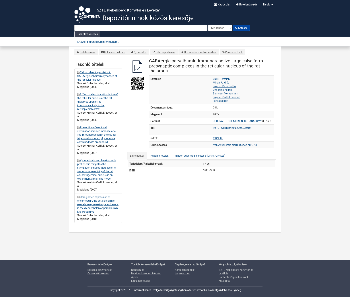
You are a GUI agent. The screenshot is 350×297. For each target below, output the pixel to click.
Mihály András (221, 82)
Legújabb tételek (140, 280)
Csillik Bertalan (221, 78)
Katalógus (224, 280)
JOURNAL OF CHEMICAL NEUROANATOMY (237, 121)
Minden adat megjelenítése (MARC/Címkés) (200, 155)
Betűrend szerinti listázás (146, 273)
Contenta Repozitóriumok (233, 277)
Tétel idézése (88, 52)
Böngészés (137, 269)
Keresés (243, 27)
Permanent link (234, 52)
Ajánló (135, 277)
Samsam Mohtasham (225, 93)
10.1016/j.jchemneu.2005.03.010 (232, 127)
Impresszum (182, 273)
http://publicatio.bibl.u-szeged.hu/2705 (235, 144)
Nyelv (267, 4)
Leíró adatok (137, 155)
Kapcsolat (223, 4)
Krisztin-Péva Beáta (224, 86)
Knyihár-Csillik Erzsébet (226, 97)
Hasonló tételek (159, 155)
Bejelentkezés (248, 4)
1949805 (218, 138)
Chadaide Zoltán (222, 89)
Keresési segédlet (185, 269)
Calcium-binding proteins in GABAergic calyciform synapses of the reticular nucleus (97, 76)
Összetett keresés (87, 34)
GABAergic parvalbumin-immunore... (98, 41)
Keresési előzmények (100, 269)
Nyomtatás (140, 52)
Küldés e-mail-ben (114, 52)
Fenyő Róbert (220, 100)
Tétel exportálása (165, 52)
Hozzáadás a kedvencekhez (200, 52)
